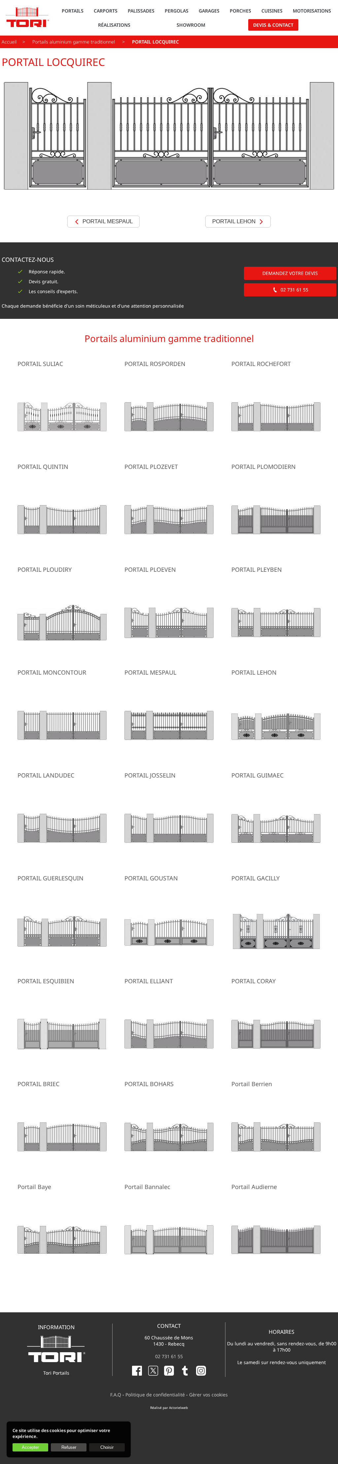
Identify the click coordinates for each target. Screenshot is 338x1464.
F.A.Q (115, 1394)
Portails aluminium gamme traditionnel (74, 42)
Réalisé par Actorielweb (169, 1407)
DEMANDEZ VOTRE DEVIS (290, 273)
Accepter (30, 1447)
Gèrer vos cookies (208, 1394)
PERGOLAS (176, 11)
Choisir (107, 1447)
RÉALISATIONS (114, 25)
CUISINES (272, 11)
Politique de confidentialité (155, 1394)
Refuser (68, 1447)
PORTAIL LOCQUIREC (155, 42)
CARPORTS (106, 11)
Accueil (9, 42)
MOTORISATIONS (312, 11)
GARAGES (209, 11)
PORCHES (240, 11)
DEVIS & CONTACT (273, 25)
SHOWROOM (191, 25)
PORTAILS (73, 11)
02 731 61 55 (294, 290)
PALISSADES (141, 11)
